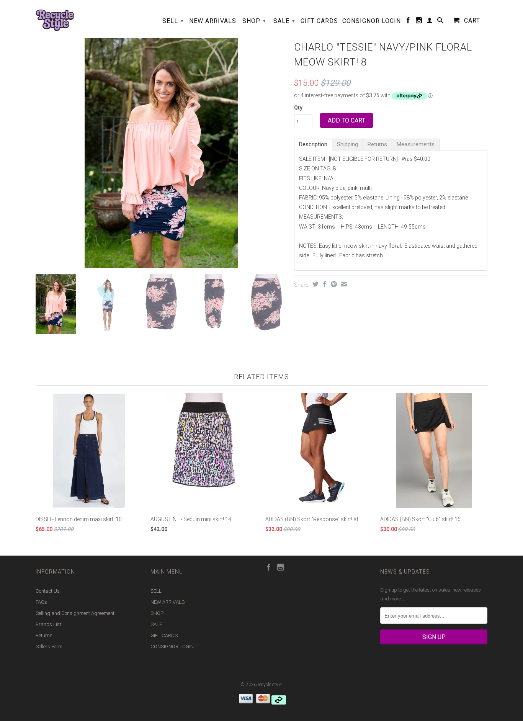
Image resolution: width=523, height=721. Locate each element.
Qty (298, 108)
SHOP (254, 21)
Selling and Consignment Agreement (75, 613)
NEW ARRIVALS (212, 21)
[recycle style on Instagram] (419, 21)
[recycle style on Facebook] (408, 21)
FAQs (41, 602)
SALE (284, 21)
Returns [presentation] (377, 144)
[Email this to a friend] (343, 284)
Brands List (48, 624)
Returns (44, 635)
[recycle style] (55, 18)
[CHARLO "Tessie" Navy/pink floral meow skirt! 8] (161, 153)
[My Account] (430, 21)
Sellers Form (49, 646)
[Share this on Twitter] (315, 284)
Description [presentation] (313, 144)
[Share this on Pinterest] (333, 284)
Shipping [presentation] (347, 144)
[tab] (313, 144)
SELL (173, 21)
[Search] (440, 21)
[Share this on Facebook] (324, 284)
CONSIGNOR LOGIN (371, 21)
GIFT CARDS (319, 21)
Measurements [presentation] (416, 144)
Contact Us (48, 591)
